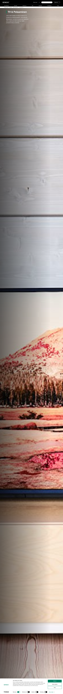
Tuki (32, 5)
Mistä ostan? (35, 2)
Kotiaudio (15, 5)
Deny (55, 687)
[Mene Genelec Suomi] (6, 2)
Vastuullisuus (49, 5)
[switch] (28, 692)
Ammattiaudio (6, 5)
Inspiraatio (40, 5)
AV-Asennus (24, 5)
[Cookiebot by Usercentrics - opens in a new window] (6, 692)
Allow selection (54, 684)
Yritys (58, 5)
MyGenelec (56, 2)
